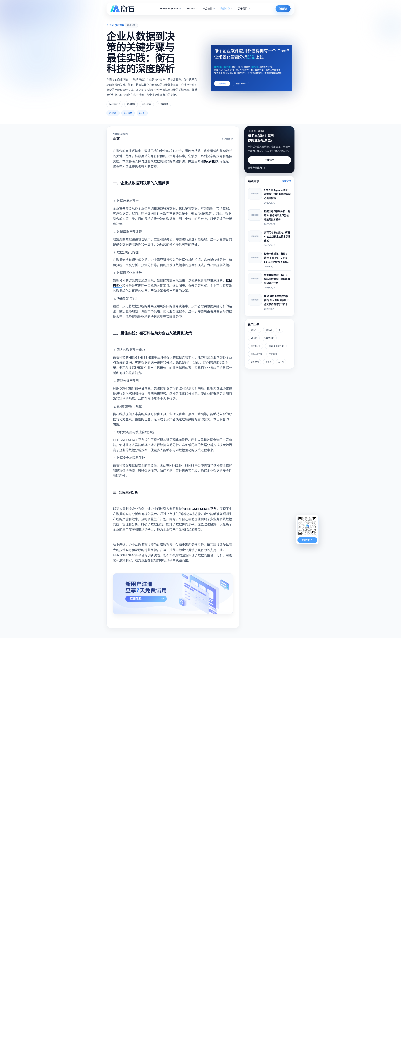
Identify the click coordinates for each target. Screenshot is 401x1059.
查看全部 (286, 181)
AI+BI (281, 362)
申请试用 (269, 159)
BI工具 (268, 362)
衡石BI (269, 330)
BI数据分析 (256, 346)
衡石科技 (255, 330)
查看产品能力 (256, 167)
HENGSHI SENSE (276, 346)
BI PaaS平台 (256, 354)
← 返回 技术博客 (115, 25)
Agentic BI (269, 338)
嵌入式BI (255, 362)
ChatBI (254, 338)
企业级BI (273, 354)
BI (279, 330)
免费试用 (283, 8)
